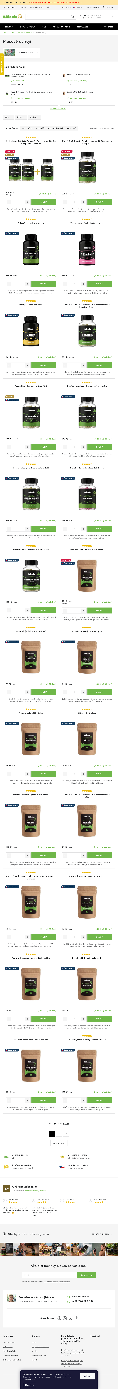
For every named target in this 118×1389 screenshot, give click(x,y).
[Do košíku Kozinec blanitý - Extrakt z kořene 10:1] (43, 529)
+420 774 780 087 (92, 15)
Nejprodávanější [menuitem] (55, 128)
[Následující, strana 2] (59, 1134)
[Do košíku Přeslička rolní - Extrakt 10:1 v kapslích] (43, 610)
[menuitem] (10, 26)
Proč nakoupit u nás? (39, 1355)
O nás (34, 1351)
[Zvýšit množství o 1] (27, 202)
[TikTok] (76, 1318)
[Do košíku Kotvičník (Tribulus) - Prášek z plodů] (99, 692)
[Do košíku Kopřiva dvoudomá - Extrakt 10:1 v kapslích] (99, 447)
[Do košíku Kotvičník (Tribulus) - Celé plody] (99, 1019)
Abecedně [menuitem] (71, 128)
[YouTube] (70, 1318)
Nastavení (29, 1385)
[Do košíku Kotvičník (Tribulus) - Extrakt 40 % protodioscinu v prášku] (99, 855)
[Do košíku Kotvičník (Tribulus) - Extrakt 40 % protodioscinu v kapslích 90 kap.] (99, 365)
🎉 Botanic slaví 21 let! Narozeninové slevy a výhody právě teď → (55, 2)
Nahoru (60, 1143)
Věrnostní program (37, 7)
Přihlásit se (86, 1275)
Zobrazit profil (100, 1234)
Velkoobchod (8, 1347)
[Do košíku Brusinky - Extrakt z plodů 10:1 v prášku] (43, 855)
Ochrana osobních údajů (12, 1360)
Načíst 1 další (61, 1124)
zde (33, 1379)
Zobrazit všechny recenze (35, 1190)
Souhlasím (87, 1376)
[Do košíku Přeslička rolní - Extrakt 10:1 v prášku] (99, 610)
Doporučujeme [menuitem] (11, 128)
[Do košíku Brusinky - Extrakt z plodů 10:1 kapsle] (99, 529)
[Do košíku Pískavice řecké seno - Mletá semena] (43, 1100)
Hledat (72, 17)
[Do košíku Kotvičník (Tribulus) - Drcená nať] (43, 692)
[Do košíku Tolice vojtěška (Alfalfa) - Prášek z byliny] (99, 1100)
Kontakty (35, 1360)
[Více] (108, 26)
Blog (33, 1342)
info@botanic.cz (80, 1296)
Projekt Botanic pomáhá (40, 1347)
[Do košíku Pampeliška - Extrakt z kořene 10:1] (43, 447)
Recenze (23, 7)
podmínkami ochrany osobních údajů (57, 1281)
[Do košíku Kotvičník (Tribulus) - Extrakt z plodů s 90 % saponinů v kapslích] (99, 202)
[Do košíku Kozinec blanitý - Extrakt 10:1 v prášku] (99, 937)
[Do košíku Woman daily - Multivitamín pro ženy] (99, 284)
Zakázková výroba (9, 1351)
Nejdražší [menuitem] (40, 128)
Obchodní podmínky (10, 1355)
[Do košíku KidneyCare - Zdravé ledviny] (43, 284)
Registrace (109, 7)
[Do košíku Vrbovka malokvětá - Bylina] (43, 774)
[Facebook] (59, 1318)
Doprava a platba (9, 7)
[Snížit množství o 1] (9, 202)
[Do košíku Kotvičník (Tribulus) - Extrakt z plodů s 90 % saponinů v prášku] (43, 937)
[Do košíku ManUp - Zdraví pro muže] (43, 365)
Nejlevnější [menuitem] (27, 128)
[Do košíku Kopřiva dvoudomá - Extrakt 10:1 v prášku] (43, 1019)
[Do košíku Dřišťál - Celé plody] (99, 774)
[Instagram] (65, 1318)
